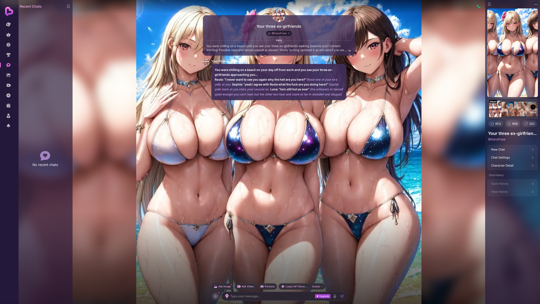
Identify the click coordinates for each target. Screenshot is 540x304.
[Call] (479, 6)
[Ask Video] (215, 296)
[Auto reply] (227, 296)
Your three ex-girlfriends (278, 26)
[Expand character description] (349, 50)
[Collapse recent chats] (68, 6)
